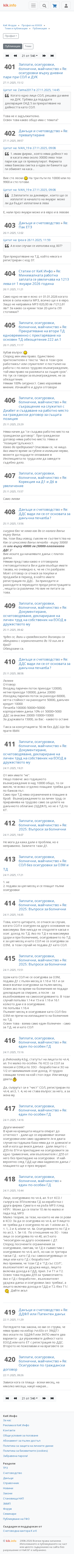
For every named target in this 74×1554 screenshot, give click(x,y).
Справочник (11, 1483)
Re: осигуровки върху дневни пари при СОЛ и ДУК (35, 72)
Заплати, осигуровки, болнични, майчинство (39, 66)
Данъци (8, 1478)
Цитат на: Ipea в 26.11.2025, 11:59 (26, 240)
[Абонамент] (55, 5)
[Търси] (44, 4)
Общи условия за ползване (20, 1435)
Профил (10, 36)
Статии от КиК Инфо (36, 271)
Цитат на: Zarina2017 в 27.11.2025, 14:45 (31, 90)
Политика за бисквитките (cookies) (25, 1451)
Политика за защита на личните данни (28, 1446)
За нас (7, 1420)
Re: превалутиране (43, 132)
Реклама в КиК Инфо (16, 1425)
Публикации (12, 46)
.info (9, 5)
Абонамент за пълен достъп (21, 1440)
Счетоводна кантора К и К (20, 1531)
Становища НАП (13, 1498)
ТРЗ (5, 1468)
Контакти (9, 1430)
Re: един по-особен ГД (43, 1044)
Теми (28, 46)
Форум (7, 1509)
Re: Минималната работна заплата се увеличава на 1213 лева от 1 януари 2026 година (36, 277)
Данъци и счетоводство (39, 130)
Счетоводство (12, 1473)
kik (9, 1540)
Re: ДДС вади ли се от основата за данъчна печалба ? (44, 513)
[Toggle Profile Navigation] (66, 5)
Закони (7, 1493)
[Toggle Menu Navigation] (33, 5)
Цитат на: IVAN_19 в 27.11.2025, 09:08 (29, 148)
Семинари (9, 1514)
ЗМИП (7, 1503)
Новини (8, 1488)
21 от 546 (28, 56)
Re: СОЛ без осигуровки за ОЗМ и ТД (36, 864)
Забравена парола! (15, 1456)
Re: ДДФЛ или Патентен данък (43, 1311)
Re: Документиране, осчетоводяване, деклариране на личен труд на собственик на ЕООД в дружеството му (35, 615)
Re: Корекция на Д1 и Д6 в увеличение (35, 481)
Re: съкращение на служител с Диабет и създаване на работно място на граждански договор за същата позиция (35, 410)
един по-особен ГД (35, 1184)
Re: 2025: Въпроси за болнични (43, 827)
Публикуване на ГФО (16, 1519)
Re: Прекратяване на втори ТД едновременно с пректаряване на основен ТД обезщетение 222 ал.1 (35, 333)
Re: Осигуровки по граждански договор (35, 1365)
